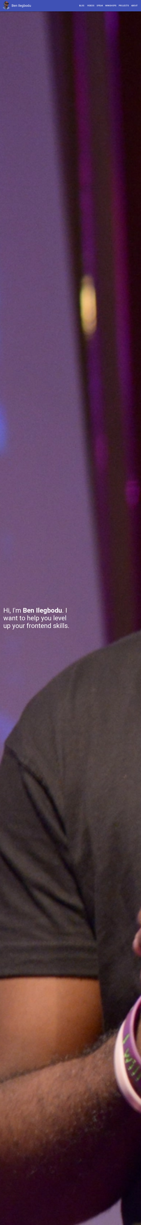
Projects (124, 6)
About (134, 6)
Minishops (110, 6)
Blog (81, 6)
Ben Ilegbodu (21, 6)
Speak (100, 6)
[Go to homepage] (7, 5)
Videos (90, 6)
